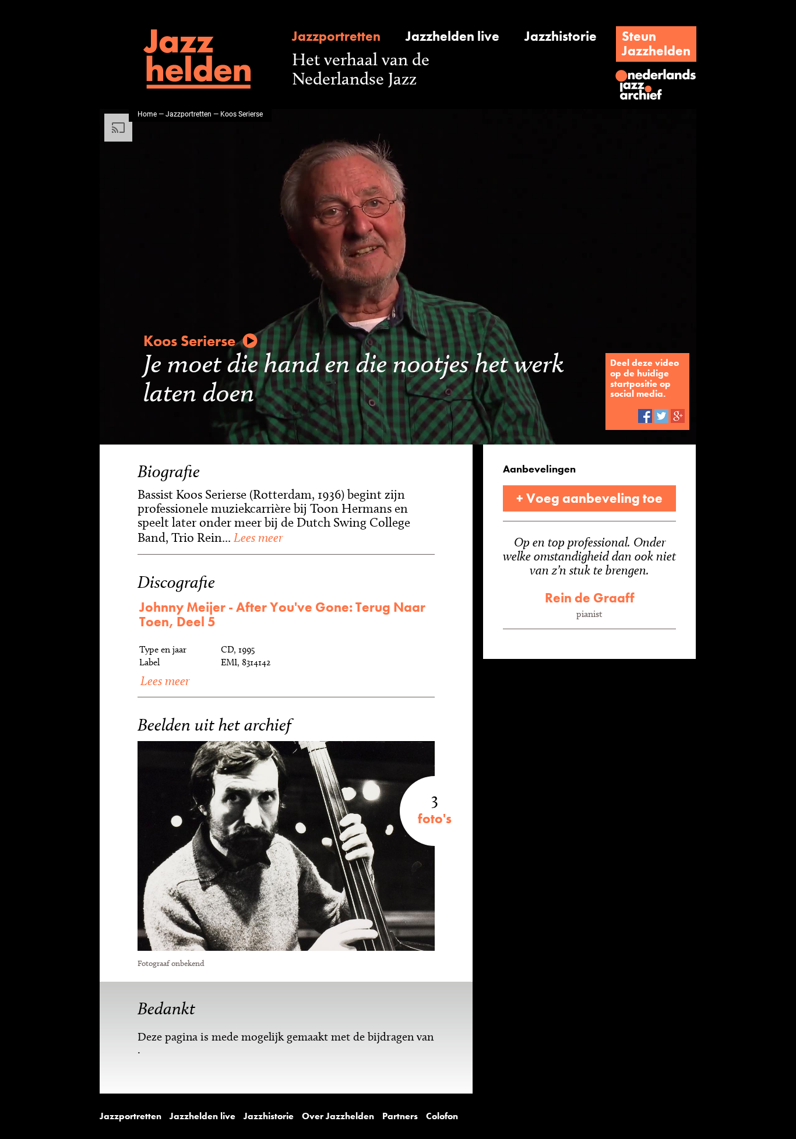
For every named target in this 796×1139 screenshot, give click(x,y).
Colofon (442, 1116)
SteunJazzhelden (656, 43)
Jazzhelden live (452, 36)
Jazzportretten (336, 36)
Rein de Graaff (590, 597)
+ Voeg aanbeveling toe (589, 498)
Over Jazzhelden (338, 1116)
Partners (400, 1116)
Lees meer (257, 537)
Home (147, 113)
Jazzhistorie (560, 36)
